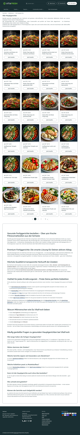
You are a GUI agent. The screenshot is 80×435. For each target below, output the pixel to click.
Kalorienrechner (46, 423)
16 (46, 219)
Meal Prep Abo (45, 413)
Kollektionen (11, 13)
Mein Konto (52, 3)
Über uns (44, 415)
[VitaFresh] (10, 3)
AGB (43, 417)
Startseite (5, 13)
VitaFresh (16, 432)
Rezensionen (45, 424)
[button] (72, 3)
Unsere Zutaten (46, 419)
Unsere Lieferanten (47, 421)
